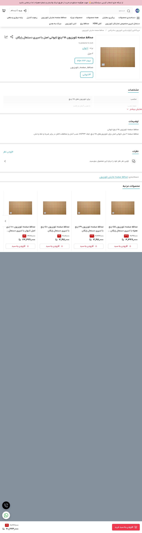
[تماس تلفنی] (6, 505)
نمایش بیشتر (136, 109)
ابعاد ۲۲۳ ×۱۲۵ (84, 60)
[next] (5, 221)
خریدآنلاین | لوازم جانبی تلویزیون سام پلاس (124, 30)
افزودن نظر (8, 151)
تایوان (85, 48)
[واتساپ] (6, 515)
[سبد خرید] (4, 10)
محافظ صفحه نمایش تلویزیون (93, 30)
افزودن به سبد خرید (124, 527)
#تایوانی (87, 74)
